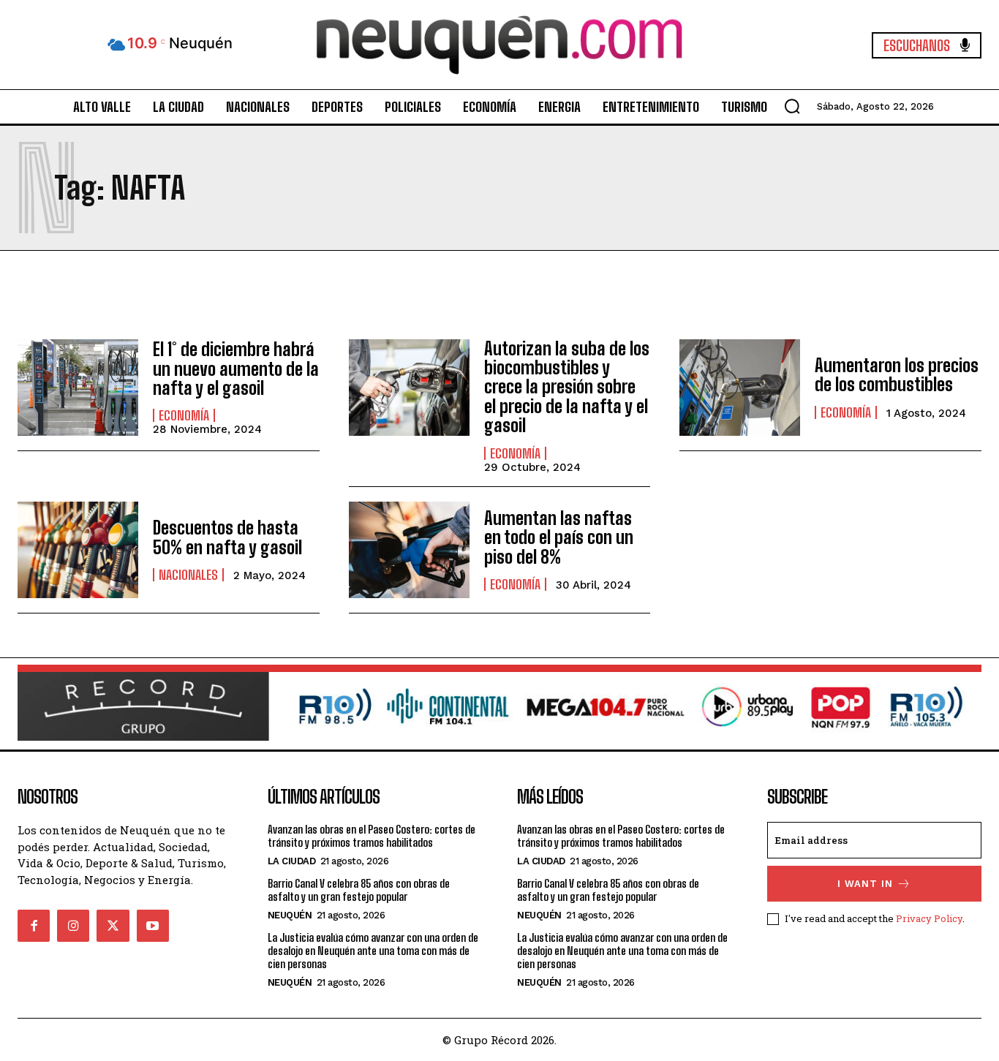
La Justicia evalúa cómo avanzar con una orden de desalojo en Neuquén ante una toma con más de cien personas (373, 950)
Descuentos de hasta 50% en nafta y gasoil (227, 537)
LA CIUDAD (292, 861)
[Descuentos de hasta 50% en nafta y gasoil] (78, 550)
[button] (792, 106)
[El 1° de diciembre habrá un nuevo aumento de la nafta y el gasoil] (78, 387)
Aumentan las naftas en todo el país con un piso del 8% (558, 537)
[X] (113, 926)
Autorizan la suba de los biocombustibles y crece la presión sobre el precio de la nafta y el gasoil (566, 387)
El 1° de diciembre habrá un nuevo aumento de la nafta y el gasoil (236, 369)
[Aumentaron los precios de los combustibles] (739, 387)
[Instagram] (73, 926)
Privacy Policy (929, 918)
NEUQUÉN (290, 915)
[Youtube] (153, 926)
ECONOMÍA (184, 415)
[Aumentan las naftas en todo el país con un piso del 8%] (409, 550)
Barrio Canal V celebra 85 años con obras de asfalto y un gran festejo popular (359, 890)
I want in (865, 883)
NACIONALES (188, 574)
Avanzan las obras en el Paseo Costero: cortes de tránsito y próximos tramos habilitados (371, 836)
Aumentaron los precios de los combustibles (897, 375)
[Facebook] (34, 926)
